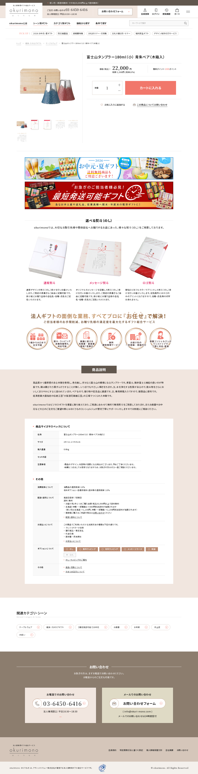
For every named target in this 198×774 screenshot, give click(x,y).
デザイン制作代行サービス (165, 33)
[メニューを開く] (188, 12)
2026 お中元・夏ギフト (43, 33)
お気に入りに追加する (114, 104)
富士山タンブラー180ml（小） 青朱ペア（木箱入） (81, 43)
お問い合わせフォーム (113, 11)
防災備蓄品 (63, 33)
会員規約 (112, 750)
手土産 (157, 627)
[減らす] (119, 90)
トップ (19, 43)
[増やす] (119, 85)
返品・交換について (74, 567)
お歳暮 (117, 627)
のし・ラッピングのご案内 (76, 559)
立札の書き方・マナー (121, 33)
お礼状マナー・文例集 (97, 33)
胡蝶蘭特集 (78, 33)
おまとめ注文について (75, 571)
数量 (97, 87)
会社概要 (169, 750)
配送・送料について (74, 517)
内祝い (22, 634)
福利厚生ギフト (142, 33)
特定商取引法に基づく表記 (131, 750)
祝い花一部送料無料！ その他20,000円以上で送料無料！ (74, 3)
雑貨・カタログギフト (33, 43)
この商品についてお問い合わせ (152, 104)
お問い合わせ (99, 512)
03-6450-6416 (77, 9)
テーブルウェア (51, 43)
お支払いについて (73, 541)
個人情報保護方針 (154, 750)
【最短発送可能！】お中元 (88, 627)
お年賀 (137, 627)
